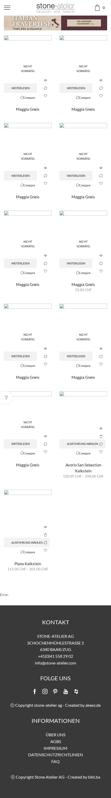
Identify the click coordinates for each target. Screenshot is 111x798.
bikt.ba (94, 776)
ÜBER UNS (55, 734)
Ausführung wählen (101, 436)
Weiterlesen (20, 88)
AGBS (55, 741)
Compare (45, 88)
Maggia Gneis (27, 109)
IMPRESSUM (55, 748)
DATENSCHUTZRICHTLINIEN (55, 754)
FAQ (55, 761)
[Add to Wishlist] (45, 96)
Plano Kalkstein (27, 563)
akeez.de (93, 705)
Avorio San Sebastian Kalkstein (83, 468)
